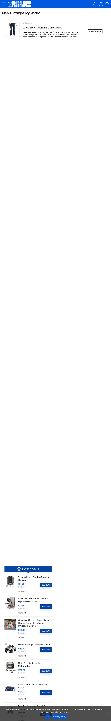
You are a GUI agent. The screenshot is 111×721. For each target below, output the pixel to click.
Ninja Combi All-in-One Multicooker (30, 664)
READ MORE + (95, 31)
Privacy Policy (59, 717)
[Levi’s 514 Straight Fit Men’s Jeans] (12, 29)
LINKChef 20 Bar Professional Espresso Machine (33, 600)
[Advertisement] (28, 540)
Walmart (22, 591)
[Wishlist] (107, 4)
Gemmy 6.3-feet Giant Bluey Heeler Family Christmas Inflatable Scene (33, 623)
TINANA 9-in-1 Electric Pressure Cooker (34, 578)
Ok (48, 717)
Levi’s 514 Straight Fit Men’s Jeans (42, 27)
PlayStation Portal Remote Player (32, 686)
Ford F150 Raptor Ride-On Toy (34, 644)
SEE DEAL (46, 584)
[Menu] (3, 4)
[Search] (94, 4)
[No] (107, 713)
